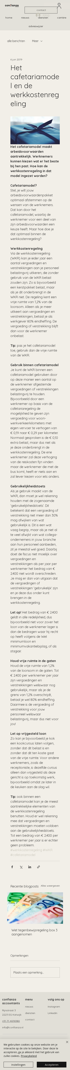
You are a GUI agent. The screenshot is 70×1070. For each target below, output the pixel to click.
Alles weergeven (50, 885)
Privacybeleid (29, 1056)
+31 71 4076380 (11, 1021)
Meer (35, 41)
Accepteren (52, 1064)
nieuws (29, 1006)
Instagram (54, 1006)
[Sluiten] (65, 1044)
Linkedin (52, 1013)
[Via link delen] (38, 867)
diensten (30, 1013)
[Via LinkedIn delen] (29, 867)
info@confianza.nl (12, 1027)
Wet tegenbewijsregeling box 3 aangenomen (34, 932)
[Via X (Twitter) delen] (21, 867)
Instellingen (18, 1064)
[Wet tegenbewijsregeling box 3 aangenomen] (35, 908)
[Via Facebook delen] (12, 867)
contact (29, 1019)
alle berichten (16, 41)
